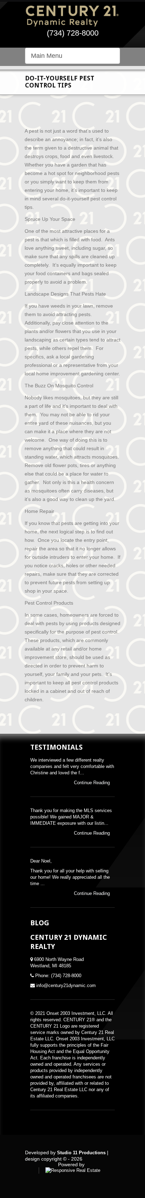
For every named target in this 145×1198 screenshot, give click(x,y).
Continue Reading (92, 782)
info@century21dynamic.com (66, 985)
